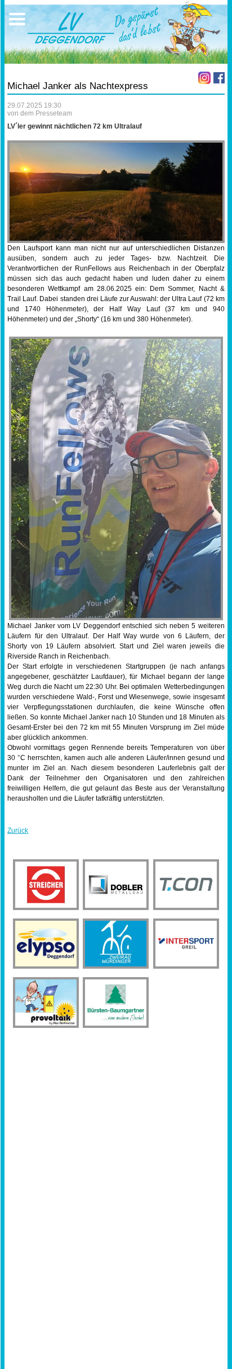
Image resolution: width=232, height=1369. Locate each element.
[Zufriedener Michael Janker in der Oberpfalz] (116, 478)
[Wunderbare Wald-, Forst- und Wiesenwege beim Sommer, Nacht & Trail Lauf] (116, 191)
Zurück (17, 830)
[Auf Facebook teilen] (219, 77)
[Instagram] (204, 78)
